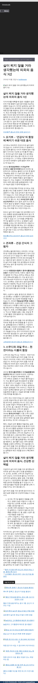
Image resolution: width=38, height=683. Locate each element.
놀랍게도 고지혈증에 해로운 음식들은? (17, 624)
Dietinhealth (6, 5)
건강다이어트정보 (14, 59)
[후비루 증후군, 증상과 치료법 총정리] (19, 588)
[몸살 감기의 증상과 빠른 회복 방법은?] (19, 630)
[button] (1, 53)
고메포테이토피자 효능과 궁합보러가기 (18, 342)
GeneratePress (30, 682)
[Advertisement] (19, 32)
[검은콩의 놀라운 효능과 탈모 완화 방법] (19, 611)
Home (6, 59)
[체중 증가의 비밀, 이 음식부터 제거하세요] (19, 642)
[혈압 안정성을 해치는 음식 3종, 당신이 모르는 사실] (19, 599)
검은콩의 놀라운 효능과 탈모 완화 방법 (17, 615)
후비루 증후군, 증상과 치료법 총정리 (17, 591)
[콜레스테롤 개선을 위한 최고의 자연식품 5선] (19, 667)
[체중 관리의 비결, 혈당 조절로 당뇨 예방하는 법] (19, 653)
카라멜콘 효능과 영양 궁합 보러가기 (16, 132)
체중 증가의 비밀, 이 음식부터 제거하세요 (19, 645)
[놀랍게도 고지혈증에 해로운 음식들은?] (19, 621)
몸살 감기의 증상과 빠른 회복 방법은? (17, 634)
